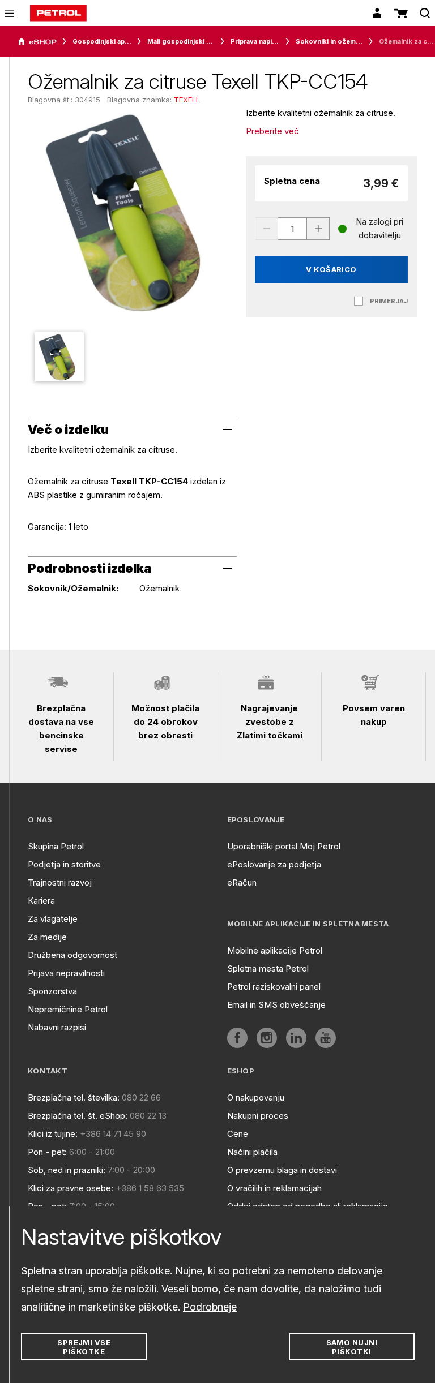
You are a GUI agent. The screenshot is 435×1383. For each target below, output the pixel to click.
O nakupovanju (255, 1097)
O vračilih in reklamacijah (274, 1188)
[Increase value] (318, 228)
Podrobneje (210, 1307)
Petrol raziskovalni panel (274, 986)
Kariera (41, 900)
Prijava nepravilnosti (66, 973)
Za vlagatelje (53, 918)
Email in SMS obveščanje (276, 1004)
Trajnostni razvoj (60, 882)
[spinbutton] (292, 228)
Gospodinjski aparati (101, 41)
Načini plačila (252, 1151)
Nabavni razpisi (57, 1027)
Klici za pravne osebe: (70, 1188)
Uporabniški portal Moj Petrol (283, 846)
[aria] (37, 42)
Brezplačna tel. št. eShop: (77, 1115)
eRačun (242, 882)
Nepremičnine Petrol (68, 1009)
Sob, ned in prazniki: (66, 1170)
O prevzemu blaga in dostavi (282, 1170)
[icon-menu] (9, 13)
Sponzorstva (52, 991)
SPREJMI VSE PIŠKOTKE (83, 1347)
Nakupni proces (257, 1115)
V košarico (331, 269)
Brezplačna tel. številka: (74, 1097)
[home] (58, 13)
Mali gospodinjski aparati (181, 41)
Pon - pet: (47, 1151)
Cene (237, 1133)
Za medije (47, 936)
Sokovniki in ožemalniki (329, 41)
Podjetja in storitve (64, 864)
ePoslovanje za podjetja (274, 864)
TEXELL (187, 99)
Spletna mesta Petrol (268, 968)
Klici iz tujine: (53, 1133)
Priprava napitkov (255, 41)
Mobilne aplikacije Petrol (274, 950)
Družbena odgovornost (72, 955)
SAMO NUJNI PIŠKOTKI (352, 1347)
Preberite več (272, 131)
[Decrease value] (266, 228)
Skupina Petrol (56, 846)
